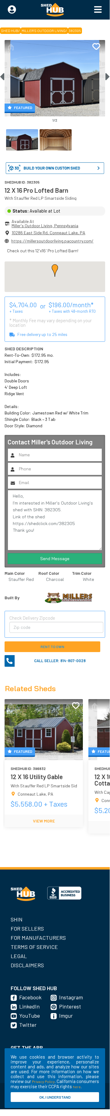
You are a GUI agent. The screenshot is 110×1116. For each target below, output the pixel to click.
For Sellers (27, 928)
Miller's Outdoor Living (44, 30)
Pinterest (70, 1006)
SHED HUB (9, 30)
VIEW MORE (44, 820)
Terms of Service (34, 946)
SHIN (17, 919)
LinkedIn (29, 1006)
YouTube (29, 1015)
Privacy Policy (43, 1081)
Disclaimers (27, 965)
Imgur (66, 1015)
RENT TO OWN (52, 646)
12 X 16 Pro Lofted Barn (36, 190)
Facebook (30, 997)
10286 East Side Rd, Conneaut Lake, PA (48, 232)
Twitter (28, 1024)
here (77, 1087)
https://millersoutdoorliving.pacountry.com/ (52, 240)
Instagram (71, 997)
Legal (19, 956)
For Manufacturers (38, 937)
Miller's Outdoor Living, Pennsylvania (45, 225)
